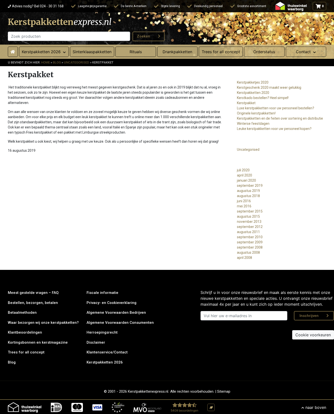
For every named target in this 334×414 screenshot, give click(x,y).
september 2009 (250, 242)
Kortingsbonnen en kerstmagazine (38, 342)
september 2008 (250, 247)
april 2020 (244, 175)
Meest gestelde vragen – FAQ (33, 292)
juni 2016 (244, 201)
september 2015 (250, 211)
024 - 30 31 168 (38, 6)
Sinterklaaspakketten (92, 51)
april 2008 (244, 258)
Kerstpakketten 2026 (105, 362)
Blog (57, 62)
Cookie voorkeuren (313, 334)
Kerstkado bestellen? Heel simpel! (263, 98)
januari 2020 (246, 180)
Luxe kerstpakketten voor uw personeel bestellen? (275, 108)
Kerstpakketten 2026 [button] (41, 51)
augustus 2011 (248, 232)
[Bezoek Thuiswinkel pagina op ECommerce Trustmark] (117, 407)
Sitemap (223, 391)
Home (45, 62)
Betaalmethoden (22, 312)
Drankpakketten (177, 51)
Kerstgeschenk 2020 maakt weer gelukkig (269, 87)
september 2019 (250, 186)
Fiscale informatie (102, 292)
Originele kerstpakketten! (256, 113)
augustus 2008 (248, 252)
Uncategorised (76, 62)
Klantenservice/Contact (107, 352)
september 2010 (250, 237)
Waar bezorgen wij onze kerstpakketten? (43, 322)
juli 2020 (243, 170)
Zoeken (143, 36)
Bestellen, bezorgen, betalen (33, 303)
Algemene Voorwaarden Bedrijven (116, 312)
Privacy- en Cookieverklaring (111, 303)
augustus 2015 (248, 216)
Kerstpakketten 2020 (253, 93)
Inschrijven (309, 316)
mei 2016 (244, 206)
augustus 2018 (248, 196)
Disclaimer (96, 342)
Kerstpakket (246, 103)
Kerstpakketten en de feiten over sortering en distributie (280, 118)
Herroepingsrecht (102, 332)
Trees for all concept (221, 51)
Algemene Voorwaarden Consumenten (120, 322)
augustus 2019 (248, 191)
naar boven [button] (315, 407)
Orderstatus (264, 51)
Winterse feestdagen (253, 123)
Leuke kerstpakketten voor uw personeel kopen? (274, 129)
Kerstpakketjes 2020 (252, 82)
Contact (303, 51)
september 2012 (250, 227)
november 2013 (249, 222)
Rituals (136, 51)
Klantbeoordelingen (25, 332)
